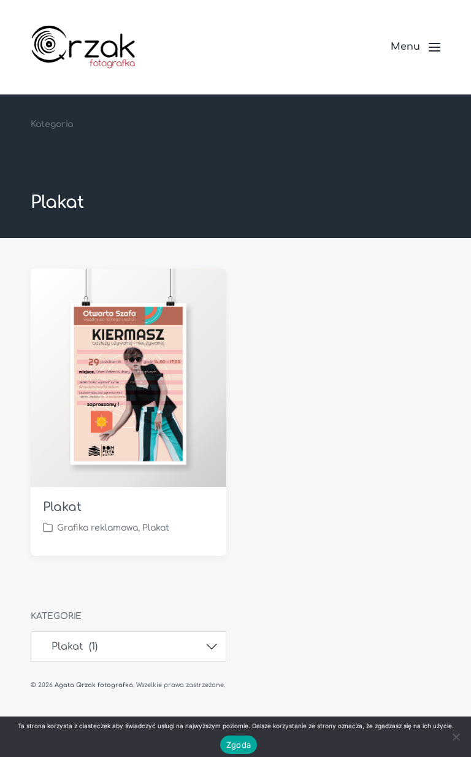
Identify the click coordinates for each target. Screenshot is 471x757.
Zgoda (238, 745)
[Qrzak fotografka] (83, 47)
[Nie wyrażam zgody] (456, 737)
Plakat (62, 507)
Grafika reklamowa (97, 527)
